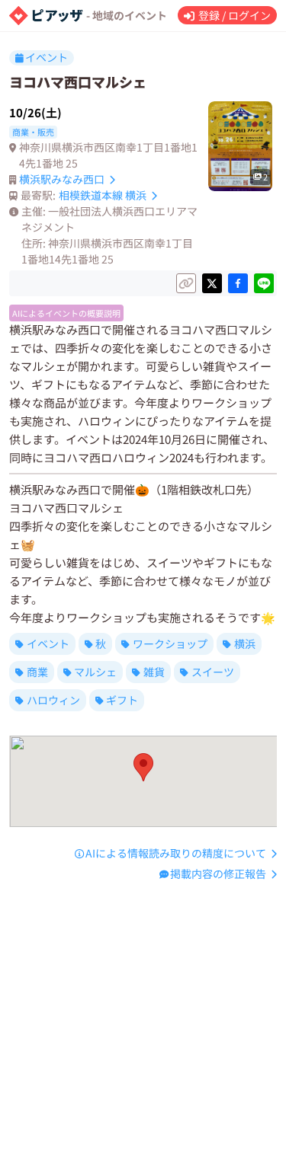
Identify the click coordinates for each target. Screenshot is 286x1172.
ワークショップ (170, 643)
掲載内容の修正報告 (218, 873)
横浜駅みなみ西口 (61, 179)
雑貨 (154, 671)
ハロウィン (53, 699)
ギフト (122, 699)
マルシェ (95, 671)
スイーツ (212, 671)
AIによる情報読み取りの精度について (175, 853)
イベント (48, 643)
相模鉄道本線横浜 (102, 195)
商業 (37, 671)
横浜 (244, 643)
